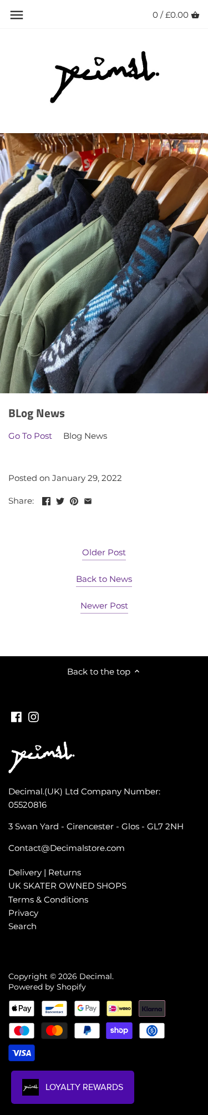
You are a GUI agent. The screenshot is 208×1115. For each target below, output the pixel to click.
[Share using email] (88, 499)
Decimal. (96, 976)
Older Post (104, 552)
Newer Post (104, 605)
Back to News (104, 579)
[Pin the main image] (74, 499)
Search (22, 926)
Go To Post (30, 435)
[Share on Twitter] (60, 499)
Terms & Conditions (48, 899)
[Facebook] (16, 716)
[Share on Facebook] (46, 499)
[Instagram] (33, 716)
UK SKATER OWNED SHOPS (67, 885)
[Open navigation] (16, 15)
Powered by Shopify (47, 986)
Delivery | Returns (44, 872)
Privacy (23, 913)
